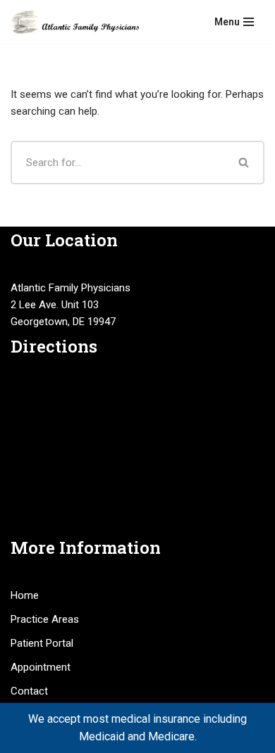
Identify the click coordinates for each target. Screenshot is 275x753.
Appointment (41, 667)
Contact (29, 691)
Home (25, 595)
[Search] (244, 162)
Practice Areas (45, 619)
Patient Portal (42, 643)
